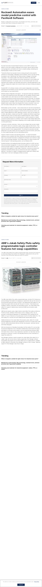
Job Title (24, 175)
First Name (6, 166)
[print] (40, 30)
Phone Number (25, 170)
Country (6, 184)
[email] (24, 30)
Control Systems (5, 8)
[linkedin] (19, 30)
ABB (7, 258)
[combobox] (21, 186)
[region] (21, 583)
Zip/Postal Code (7, 179)
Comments (6, 189)
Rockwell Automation (11, 26)
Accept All (21, 584)
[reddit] (23, 30)
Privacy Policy (36, 581)
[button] (2, 3)
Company (6, 175)
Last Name (24, 166)
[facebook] (17, 30)
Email (5, 170)
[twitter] (21, 30)
